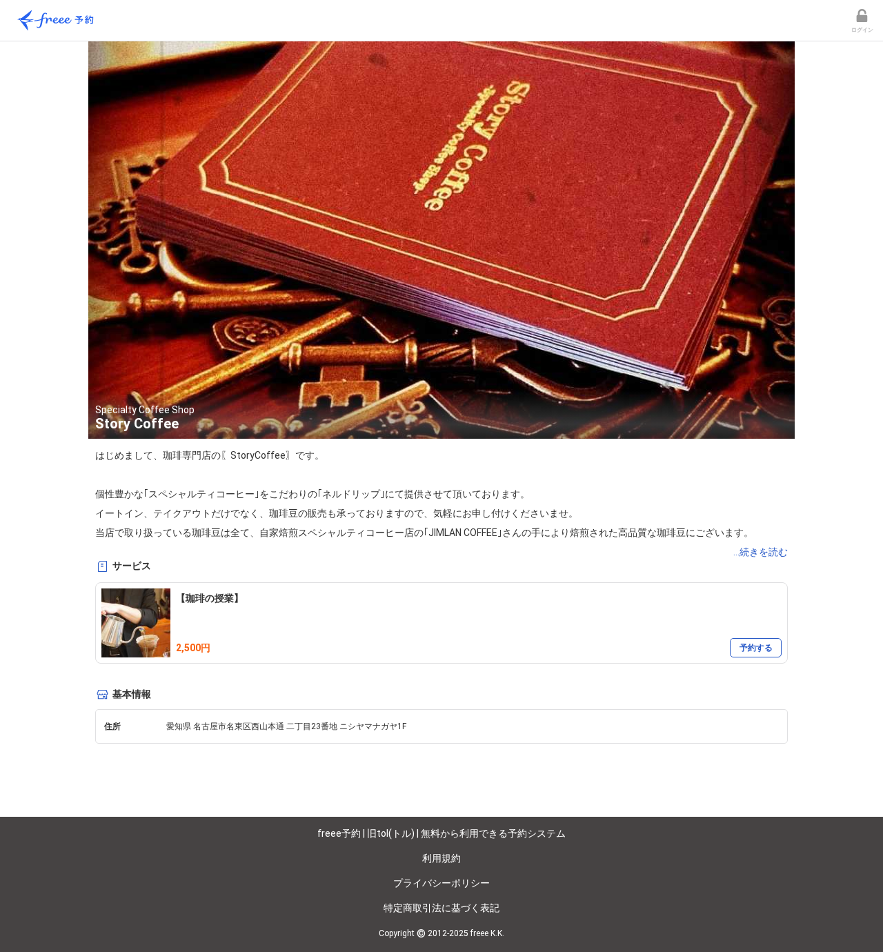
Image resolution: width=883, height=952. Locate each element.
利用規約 (441, 858)
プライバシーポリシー (441, 883)
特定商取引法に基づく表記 (441, 907)
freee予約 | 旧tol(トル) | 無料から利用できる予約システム (441, 833)
